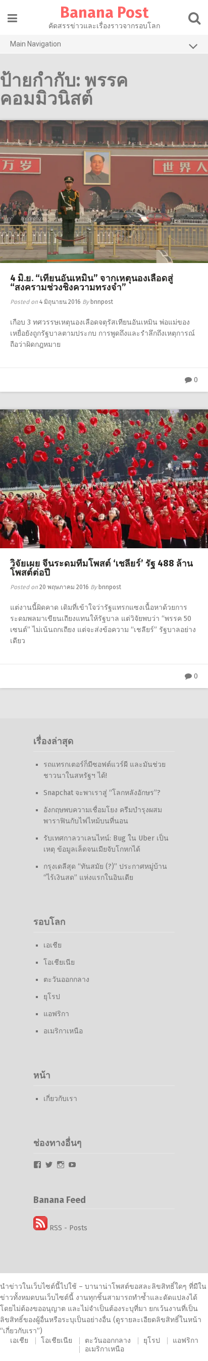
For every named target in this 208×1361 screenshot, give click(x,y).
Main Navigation (35, 44)
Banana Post (104, 13)
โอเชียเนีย (59, 962)
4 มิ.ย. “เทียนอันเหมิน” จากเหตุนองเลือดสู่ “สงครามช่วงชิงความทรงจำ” (91, 283)
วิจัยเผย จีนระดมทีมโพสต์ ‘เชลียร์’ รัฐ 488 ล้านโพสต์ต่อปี (101, 568)
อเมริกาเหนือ (63, 1031)
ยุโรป (51, 996)
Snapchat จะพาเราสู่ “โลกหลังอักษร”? (102, 793)
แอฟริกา (56, 1014)
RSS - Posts (67, 1228)
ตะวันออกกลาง (66, 979)
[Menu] (12, 18)
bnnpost (101, 301)
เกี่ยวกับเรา (60, 1098)
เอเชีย (52, 945)
